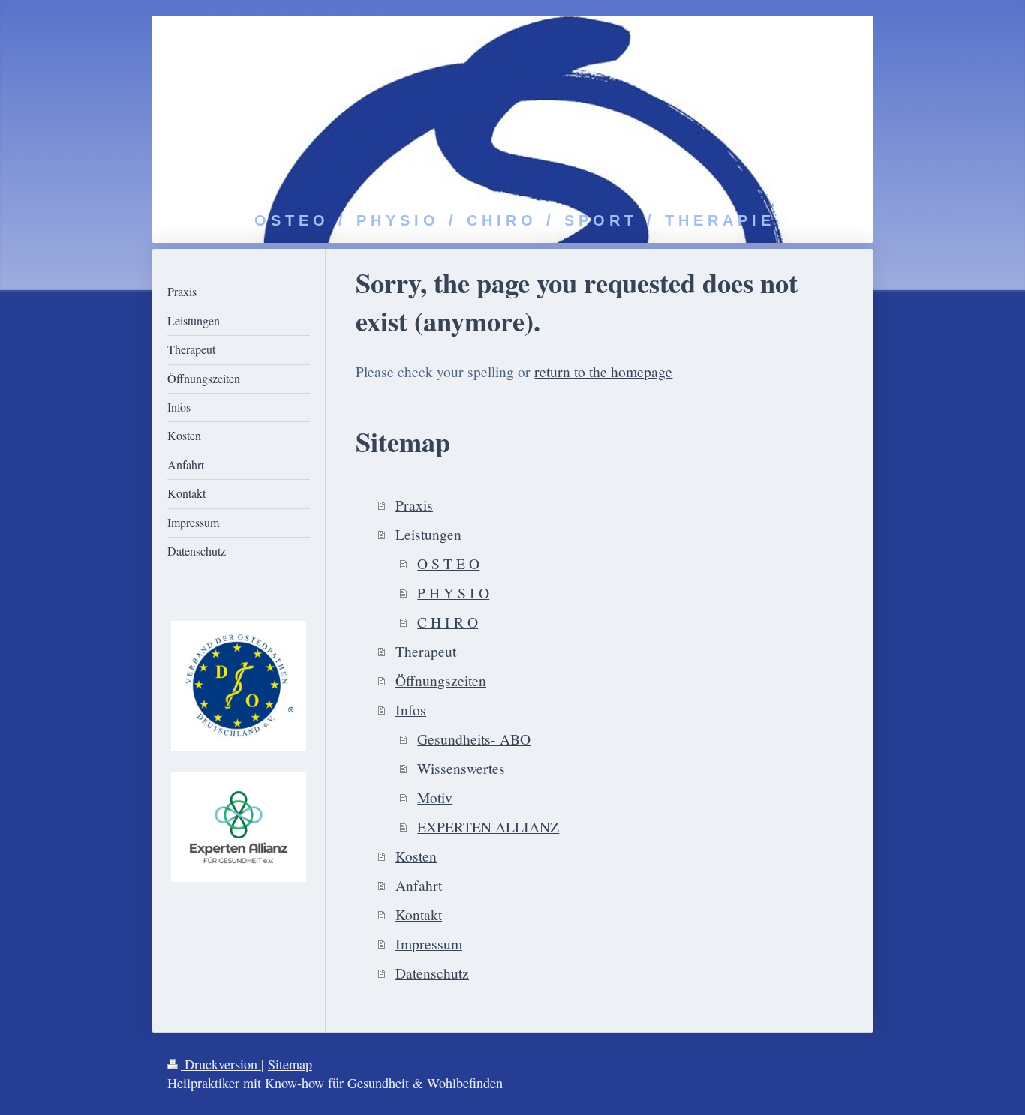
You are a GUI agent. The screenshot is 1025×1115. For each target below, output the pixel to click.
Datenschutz (432, 972)
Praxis (414, 504)
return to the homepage (603, 371)
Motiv (434, 797)
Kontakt (418, 914)
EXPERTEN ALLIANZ (488, 826)
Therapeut (425, 651)
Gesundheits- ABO (474, 738)
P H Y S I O (453, 592)
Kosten (416, 855)
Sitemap (290, 1064)
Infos (410, 709)
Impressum (428, 943)
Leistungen (428, 534)
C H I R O (447, 621)
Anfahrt (418, 885)
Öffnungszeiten (440, 680)
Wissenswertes (461, 768)
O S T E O (448, 563)
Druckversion (221, 1064)
